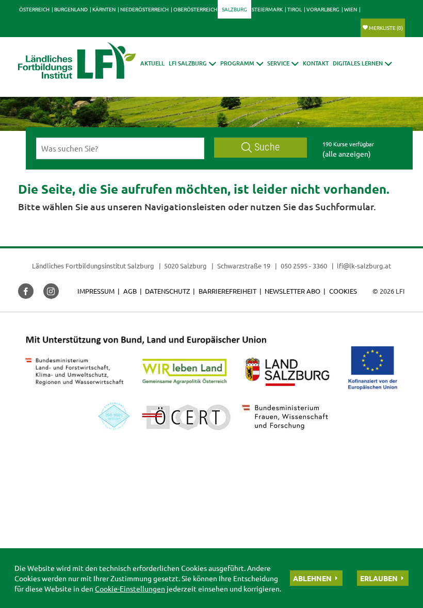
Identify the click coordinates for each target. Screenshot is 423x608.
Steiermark (267, 9)
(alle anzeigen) (346, 153)
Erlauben (379, 578)
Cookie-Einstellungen (130, 588)
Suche (267, 147)
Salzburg (234, 9)
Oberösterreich (195, 9)
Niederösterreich (144, 9)
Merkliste (386, 27)
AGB (130, 290)
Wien (350, 9)
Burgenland (71, 9)
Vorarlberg (322, 9)
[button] (192, 63)
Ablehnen (312, 578)
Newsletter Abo (292, 290)
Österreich (34, 9)
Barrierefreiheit (227, 290)
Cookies (343, 290)
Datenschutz (167, 290)
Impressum (96, 290)
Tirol (294, 9)
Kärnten (104, 9)
